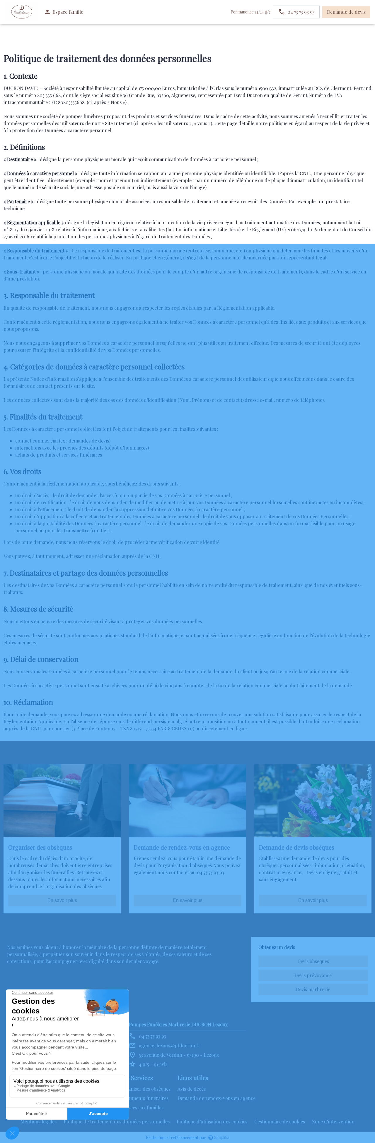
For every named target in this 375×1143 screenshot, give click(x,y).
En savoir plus (62, 900)
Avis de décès (192, 1089)
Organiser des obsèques (145, 1089)
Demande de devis (346, 12)
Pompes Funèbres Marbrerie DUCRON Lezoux (178, 1024)
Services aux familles (141, 1107)
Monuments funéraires (144, 1098)
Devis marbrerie (313, 989)
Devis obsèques (313, 961)
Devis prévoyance (313, 975)
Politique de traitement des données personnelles (117, 1121)
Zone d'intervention (333, 1121)
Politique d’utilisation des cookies (212, 1121)
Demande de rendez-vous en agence (216, 1098)
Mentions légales (39, 1121)
